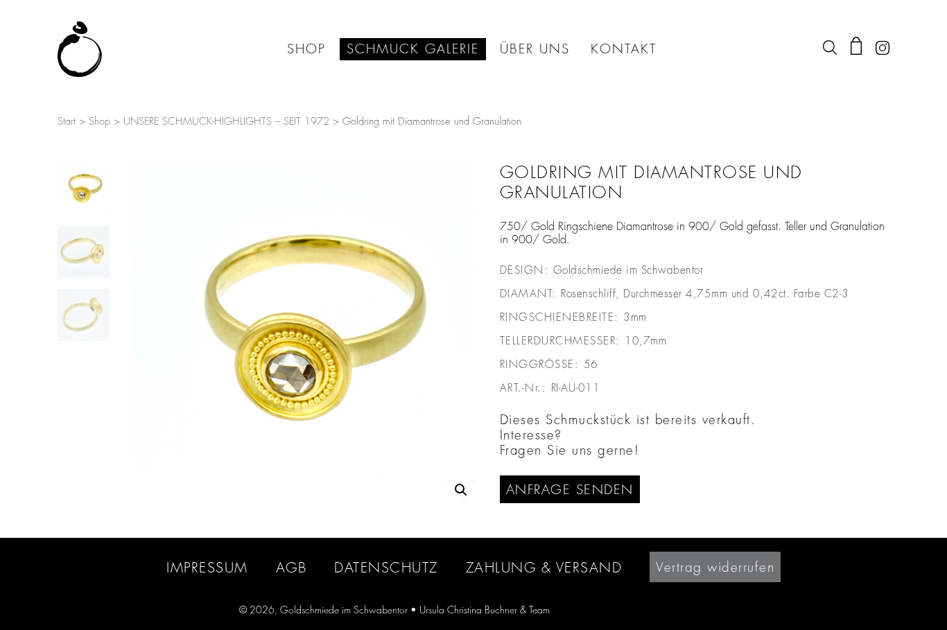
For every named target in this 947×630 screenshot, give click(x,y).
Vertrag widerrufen (715, 567)
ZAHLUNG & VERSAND (544, 567)
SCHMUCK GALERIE (413, 49)
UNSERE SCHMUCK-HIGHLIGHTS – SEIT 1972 (226, 121)
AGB (291, 567)
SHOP (306, 49)
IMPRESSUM (207, 567)
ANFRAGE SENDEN (570, 489)
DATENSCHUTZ (386, 567)
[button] (461, 490)
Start (67, 121)
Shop (99, 121)
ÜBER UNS (535, 49)
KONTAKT (624, 49)
